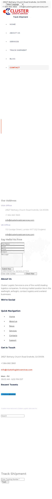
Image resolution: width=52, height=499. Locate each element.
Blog (12, 59)
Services (14, 41)
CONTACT (18, 406)
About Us (15, 33)
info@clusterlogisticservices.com (19, 220)
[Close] (48, 4)
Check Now (30, 274)
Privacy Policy (6, 406)
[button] (19, 17)
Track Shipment (18, 50)
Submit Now (6, 269)
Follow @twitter (9, 394)
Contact (15, 67)
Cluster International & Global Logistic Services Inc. (19, 408)
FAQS (28, 406)
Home (13, 24)
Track (4, 482)
